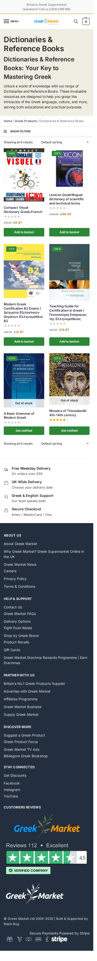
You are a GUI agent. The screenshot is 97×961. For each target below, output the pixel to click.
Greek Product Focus (21, 742)
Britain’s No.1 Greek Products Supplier (34, 683)
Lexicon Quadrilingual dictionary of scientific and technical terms (66, 199)
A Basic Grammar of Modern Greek (19, 415)
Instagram (12, 789)
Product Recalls (16, 642)
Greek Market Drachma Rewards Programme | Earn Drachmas (45, 660)
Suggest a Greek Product (24, 735)
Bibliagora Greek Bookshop (26, 756)
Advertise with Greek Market (27, 691)
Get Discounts (15, 775)
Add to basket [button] (24, 232)
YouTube (11, 796)
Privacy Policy (15, 579)
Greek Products (26, 121)
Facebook (12, 783)
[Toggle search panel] (75, 21)
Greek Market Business (22, 707)
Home (8, 121)
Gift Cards (12, 650)
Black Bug (11, 924)
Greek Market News (20, 564)
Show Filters (20, 131)
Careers (10, 571)
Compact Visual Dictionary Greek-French (23, 209)
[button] (85, 21)
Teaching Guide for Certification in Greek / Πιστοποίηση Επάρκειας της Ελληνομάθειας (68, 312)
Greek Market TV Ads (21, 749)
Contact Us (13, 607)
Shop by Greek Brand (21, 635)
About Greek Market (20, 544)
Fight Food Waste (18, 628)
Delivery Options (17, 621)
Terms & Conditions (19, 586)
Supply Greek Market (21, 714)
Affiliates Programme (21, 699)
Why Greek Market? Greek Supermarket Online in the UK (44, 554)
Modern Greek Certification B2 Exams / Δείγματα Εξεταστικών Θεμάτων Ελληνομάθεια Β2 (23, 312)
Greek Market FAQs (20, 613)
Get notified (24, 430)
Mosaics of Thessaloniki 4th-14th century (67, 413)
